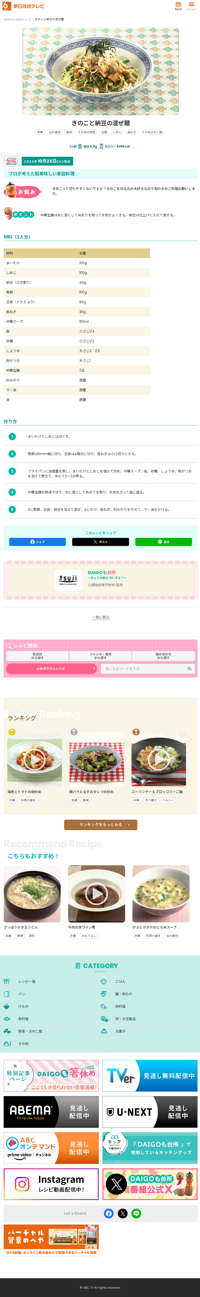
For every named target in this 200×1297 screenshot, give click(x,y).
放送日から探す (37, 656)
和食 (74, 800)
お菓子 (120, 1031)
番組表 (178, 9)
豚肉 (69, 132)
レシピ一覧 (26, 981)
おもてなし (89, 936)
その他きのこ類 (152, 132)
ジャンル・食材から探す (100, 656)
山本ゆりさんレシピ (51, 668)
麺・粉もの (123, 994)
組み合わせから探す (163, 656)
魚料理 (23, 1018)
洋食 (73, 936)
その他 (23, 1043)
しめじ (117, 132)
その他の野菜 (86, 132)
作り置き (151, 800)
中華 (40, 132)
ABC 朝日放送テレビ (23, 6)
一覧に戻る (100, 617)
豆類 (104, 132)
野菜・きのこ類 (30, 1031)
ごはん (120, 981)
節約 (32, 936)
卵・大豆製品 (125, 1018)
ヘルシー (168, 800)
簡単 (86, 800)
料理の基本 (28, 800)
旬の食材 (54, 132)
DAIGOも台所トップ (17, 19)
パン (21, 994)
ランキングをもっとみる (100, 824)
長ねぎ (131, 132)
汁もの (23, 1006)
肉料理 (120, 1006)
